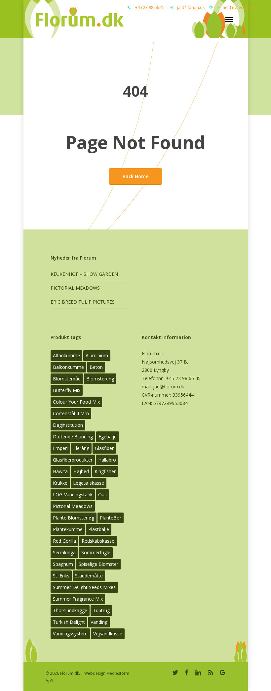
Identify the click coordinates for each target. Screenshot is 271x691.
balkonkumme (68, 367)
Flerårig (81, 448)
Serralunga (64, 552)
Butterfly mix (66, 390)
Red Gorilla (64, 541)
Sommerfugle (95, 552)
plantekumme (68, 529)
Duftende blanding (73, 436)
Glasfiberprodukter (73, 460)
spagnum (63, 564)
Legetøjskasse (88, 483)
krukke (60, 483)
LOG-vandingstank (73, 494)
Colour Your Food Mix (76, 402)
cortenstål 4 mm (71, 413)
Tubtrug (101, 610)
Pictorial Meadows (73, 506)
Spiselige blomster (98, 564)
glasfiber (104, 448)
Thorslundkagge (70, 610)
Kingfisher (105, 471)
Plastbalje (98, 529)
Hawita (60, 471)
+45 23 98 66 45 (150, 7)
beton (96, 367)
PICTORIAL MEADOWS (75, 288)
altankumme (66, 355)
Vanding (99, 622)
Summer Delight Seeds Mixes (84, 587)
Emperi (60, 448)
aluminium (97, 355)
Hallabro (107, 460)
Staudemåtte (89, 575)
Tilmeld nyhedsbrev (235, 7)
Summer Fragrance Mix (78, 599)
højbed (81, 471)
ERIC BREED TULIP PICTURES (83, 302)
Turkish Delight (69, 622)
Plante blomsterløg (73, 518)
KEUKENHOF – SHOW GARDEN (84, 274)
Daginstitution (68, 425)
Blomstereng (100, 378)
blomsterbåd (67, 378)
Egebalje (107, 436)
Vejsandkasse (107, 633)
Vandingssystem (70, 633)
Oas (102, 494)
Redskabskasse (98, 541)
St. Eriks (61, 575)
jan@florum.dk (191, 7)
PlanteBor (110, 518)
